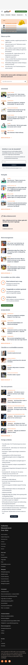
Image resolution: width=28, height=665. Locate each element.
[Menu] (2, 11)
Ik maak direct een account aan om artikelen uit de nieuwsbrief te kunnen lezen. (14, 157)
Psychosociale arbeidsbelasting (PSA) (9, 596)
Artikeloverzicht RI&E (7, 492)
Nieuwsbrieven (6, 528)
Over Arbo (4, 530)
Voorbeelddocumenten (6, 564)
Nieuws (2, 555)
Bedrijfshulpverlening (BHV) (7, 601)
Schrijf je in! (14, 165)
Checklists (3, 566)
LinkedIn (3, 643)
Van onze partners (6, 386)
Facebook (3, 645)
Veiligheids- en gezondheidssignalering (9, 623)
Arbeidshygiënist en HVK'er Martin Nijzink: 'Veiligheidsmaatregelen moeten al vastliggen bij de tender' (13, 457)
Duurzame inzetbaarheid (6, 605)
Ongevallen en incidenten (6, 598)
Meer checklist (5, 380)
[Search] (25, 81)
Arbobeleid (4, 89)
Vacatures (3, 546)
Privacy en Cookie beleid (13, 656)
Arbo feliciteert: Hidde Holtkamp (9, 479)
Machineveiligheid (5, 618)
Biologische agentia (5, 583)
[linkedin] (9, 661)
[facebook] (2, 661)
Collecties (4, 526)
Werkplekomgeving (5, 571)
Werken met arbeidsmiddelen (7, 616)
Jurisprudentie (5, 310)
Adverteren (3, 544)
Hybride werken (4, 574)
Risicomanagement (7, 237)
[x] (6, 661)
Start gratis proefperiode (21, 11)
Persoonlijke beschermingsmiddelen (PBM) (10, 620)
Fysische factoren (5, 578)
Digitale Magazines (5, 536)
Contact (2, 541)
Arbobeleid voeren (5, 591)
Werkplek (4, 175)
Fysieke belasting (5, 576)
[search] (26, 15)
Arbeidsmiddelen (5, 613)
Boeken (2, 548)
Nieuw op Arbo (5, 36)
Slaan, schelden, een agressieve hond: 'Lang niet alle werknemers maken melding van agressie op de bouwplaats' (15, 49)
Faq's (2, 562)
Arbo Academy (4, 534)
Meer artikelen (5, 137)
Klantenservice (4, 539)
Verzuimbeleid (4, 603)
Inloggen (5, 225)
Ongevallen (3, 559)
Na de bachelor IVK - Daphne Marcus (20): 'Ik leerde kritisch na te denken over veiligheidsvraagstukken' (15, 55)
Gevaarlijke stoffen (5, 581)
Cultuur (2, 630)
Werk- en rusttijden (5, 608)
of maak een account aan (8, 228)
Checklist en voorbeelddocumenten (12, 347)
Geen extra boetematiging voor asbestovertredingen (13, 505)
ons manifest (22, 651)
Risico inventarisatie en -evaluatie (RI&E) (10, 594)
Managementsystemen (6, 628)
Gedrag (2, 633)
